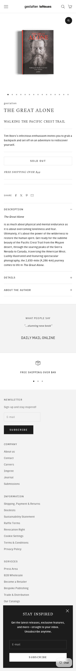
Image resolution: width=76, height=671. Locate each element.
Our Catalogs (12, 601)
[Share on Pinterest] (26, 195)
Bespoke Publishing (16, 588)
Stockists (9, 510)
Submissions (12, 484)
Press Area (11, 569)
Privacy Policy (12, 549)
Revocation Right (14, 529)
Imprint (9, 471)
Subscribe (38, 657)
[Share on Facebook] (15, 195)
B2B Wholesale (13, 575)
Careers (9, 464)
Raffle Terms (12, 523)
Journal (8, 477)
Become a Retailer (15, 581)
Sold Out (38, 160)
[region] (38, 367)
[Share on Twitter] (21, 195)
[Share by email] (32, 195)
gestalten (10, 103)
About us (9, 451)
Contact (9, 458)
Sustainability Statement (19, 516)
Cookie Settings (13, 536)
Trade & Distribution (16, 595)
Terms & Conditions (16, 542)
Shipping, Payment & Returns (22, 503)
